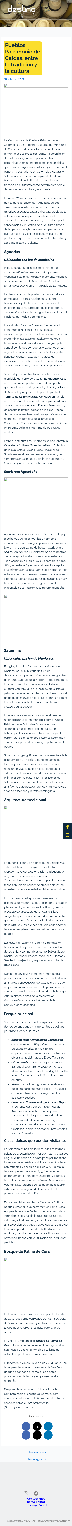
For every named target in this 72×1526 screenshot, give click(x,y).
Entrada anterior (36, 1452)
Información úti (36, 1505)
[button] (57, 10)
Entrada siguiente (36, 1459)
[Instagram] (68, 835)
